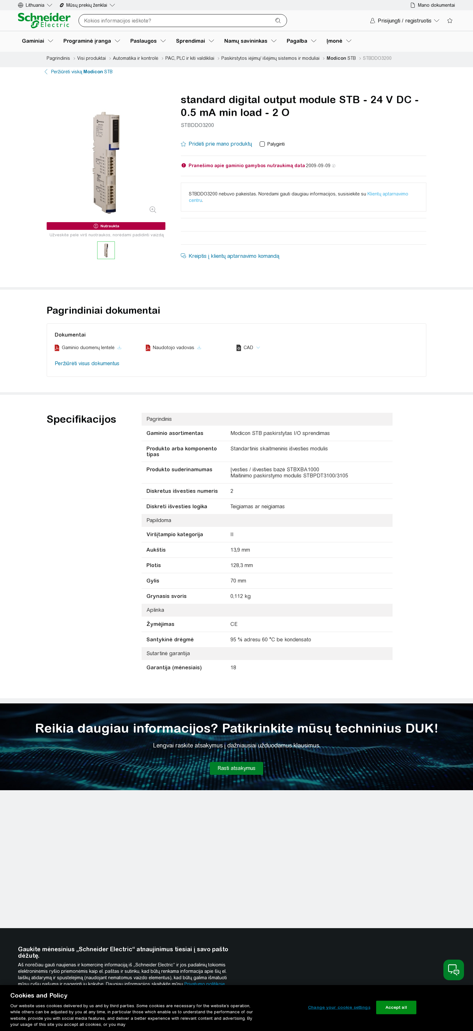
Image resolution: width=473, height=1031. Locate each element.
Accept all (396, 1007)
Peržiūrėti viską (82, 71)
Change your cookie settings (339, 1007)
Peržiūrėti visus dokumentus (87, 363)
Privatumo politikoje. (205, 984)
